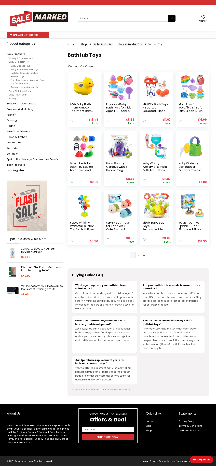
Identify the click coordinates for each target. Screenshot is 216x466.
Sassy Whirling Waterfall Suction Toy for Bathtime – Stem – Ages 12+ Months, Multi (83, 229)
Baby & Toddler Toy (19, 61)
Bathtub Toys (17, 76)
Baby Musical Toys (20, 65)
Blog (148, 426)
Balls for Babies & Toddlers (24, 73)
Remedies (13, 148)
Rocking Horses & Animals (24, 87)
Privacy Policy (187, 421)
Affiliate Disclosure (189, 430)
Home (71, 44)
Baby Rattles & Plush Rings (24, 69)
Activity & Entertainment (21, 58)
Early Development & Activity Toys (28, 80)
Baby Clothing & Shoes (21, 91)
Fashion (11, 114)
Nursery (12, 98)
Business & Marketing (20, 109)
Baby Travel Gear (17, 94)
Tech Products (16, 165)
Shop (84, 44)
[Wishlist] (203, 17)
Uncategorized (16, 170)
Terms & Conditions (190, 426)
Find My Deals (201, 459)
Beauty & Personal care (21, 103)
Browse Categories (25, 35)
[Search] (172, 18)
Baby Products (16, 54)
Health (11, 126)
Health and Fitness (18, 131)
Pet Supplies (14, 142)
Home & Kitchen (17, 137)
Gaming (12, 120)
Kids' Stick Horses (19, 83)
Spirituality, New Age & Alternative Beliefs (32, 159)
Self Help (12, 153)
